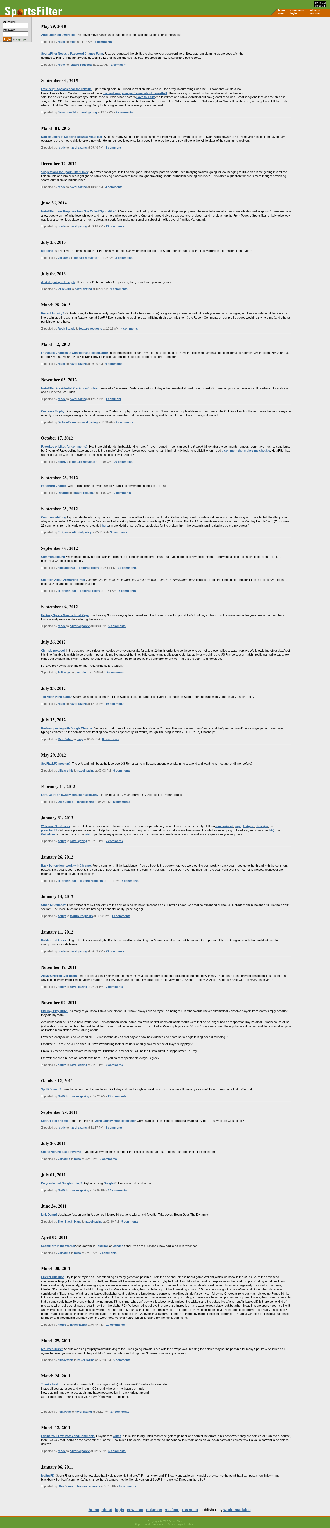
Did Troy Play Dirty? (54, 1011)
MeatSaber (65, 739)
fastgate (248, 826)
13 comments (115, 226)
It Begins (47, 251)
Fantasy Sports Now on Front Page (65, 615)
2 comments (124, 422)
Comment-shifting (53, 517)
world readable (237, 1510)
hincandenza (66, 568)
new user (314, 13)
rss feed (172, 1510)
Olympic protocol (53, 650)
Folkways (64, 672)
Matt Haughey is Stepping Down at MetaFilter (71, 136)
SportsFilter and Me (54, 1120)
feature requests (81, 64)
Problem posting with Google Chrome (66, 728)
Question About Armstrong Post (63, 580)
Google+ (109, 1183)
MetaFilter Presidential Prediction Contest (69, 388)
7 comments (103, 41)
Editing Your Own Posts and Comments (68, 1436)
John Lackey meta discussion (115, 1120)
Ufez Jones (65, 802)
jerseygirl (64, 289)
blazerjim (262, 826)
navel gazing (88, 112)
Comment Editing (53, 556)
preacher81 (49, 830)
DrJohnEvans (67, 422)
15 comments (117, 1096)
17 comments (119, 1411)
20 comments (123, 461)
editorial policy (82, 532)
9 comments (124, 112)
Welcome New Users (55, 826)
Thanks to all (49, 1384)
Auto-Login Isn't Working (58, 34)
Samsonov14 (67, 112)
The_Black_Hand (69, 1221)
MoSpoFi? (48, 1475)
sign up (20, 39)
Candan (118, 1246)
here (105, 525)
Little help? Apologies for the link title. (66, 89)
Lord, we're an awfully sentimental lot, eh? (69, 795)
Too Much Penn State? (56, 697)
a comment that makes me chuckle (246, 450)
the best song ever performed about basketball (135, 93)
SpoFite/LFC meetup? (56, 763)
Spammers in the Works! (58, 1246)
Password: (9, 30)
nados (62, 1324)
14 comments (117, 1190)
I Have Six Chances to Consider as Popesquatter (74, 353)
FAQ (271, 830)
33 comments (127, 568)
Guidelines (48, 834)
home (281, 10)
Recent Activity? (52, 313)
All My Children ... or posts (59, 976)
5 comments (127, 591)
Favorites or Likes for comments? (64, 446)
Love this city (145, 97)
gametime (81, 672)
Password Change (53, 486)
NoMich (63, 1096)
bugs (73, 41)
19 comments (115, 704)
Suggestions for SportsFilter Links (64, 172)
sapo (238, 826)
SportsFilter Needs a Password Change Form (72, 53)
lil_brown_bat (67, 591)
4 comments (113, 187)
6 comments (113, 364)
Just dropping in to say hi (58, 282)
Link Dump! (49, 1214)
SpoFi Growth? (51, 1089)
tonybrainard (224, 826)
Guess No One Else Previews (61, 1152)
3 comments (124, 258)
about (282, 13)
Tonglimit (102, 1246)
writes (117, 1436)
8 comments (110, 739)
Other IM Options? (53, 905)
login (293, 13)
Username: (10, 21)
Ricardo (63, 493)
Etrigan (63, 532)
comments (297, 10)
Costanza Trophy (52, 411)
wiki (87, 834)
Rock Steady (66, 328)
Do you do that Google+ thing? (61, 1183)
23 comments (115, 951)
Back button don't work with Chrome (66, 865)
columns (314, 10)
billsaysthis (65, 770)
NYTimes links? (52, 1349)
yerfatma (64, 258)
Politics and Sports (54, 940)
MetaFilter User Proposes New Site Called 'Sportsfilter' (78, 211)
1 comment (118, 64)
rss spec (190, 1510)
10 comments (115, 1324)
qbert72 (63, 461)
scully (62, 841)
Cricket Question (52, 1277)
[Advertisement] (289, 54)
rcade (62, 41)
